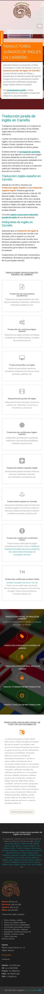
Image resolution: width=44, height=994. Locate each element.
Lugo (11, 860)
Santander (15, 855)
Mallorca (32, 846)
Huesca (24, 862)
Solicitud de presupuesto (22, 812)
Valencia (16, 843)
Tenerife (19, 848)
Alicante (29, 843)
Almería (17, 853)
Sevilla (23, 843)
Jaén (36, 853)
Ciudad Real (9, 857)
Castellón (23, 855)
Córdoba (21, 850)
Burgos (5, 860)
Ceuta (33, 864)
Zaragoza (27, 848)
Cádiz (13, 846)
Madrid (37, 841)
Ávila (11, 864)
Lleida (22, 857)
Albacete (35, 857)
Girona (28, 850)
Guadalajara (15, 862)
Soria (28, 864)
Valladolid (31, 855)
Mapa (37, 990)
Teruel (23, 864)
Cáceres (28, 857)
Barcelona (9, 843)
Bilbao (18, 846)
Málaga (36, 843)
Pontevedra (36, 848)
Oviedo (12, 848)
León (17, 857)
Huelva (38, 855)
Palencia (5, 864)
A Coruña (24, 846)
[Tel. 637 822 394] (2, 38)
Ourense (6, 862)
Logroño (38, 860)
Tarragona (13, 850)
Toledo (23, 853)
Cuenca (30, 862)
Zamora (37, 862)
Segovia (17, 864)
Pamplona (6, 855)
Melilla (39, 864)
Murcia (7, 846)
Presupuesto (6, 955)
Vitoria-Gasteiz (28, 860)
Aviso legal (29, 990)
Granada (5, 850)
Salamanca (17, 860)
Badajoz (30, 853)
